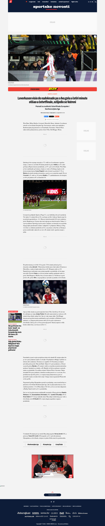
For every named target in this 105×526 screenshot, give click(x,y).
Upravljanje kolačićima (52, 509)
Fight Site (74, 1)
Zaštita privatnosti (56, 506)
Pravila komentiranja (45, 506)
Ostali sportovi (64, 1)
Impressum (26, 506)
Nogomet (32, 1)
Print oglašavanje (77, 506)
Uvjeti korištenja (34, 506)
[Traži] (96, 2)
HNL (39, 1)
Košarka (53, 1)
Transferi (45, 1)
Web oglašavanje (67, 506)
